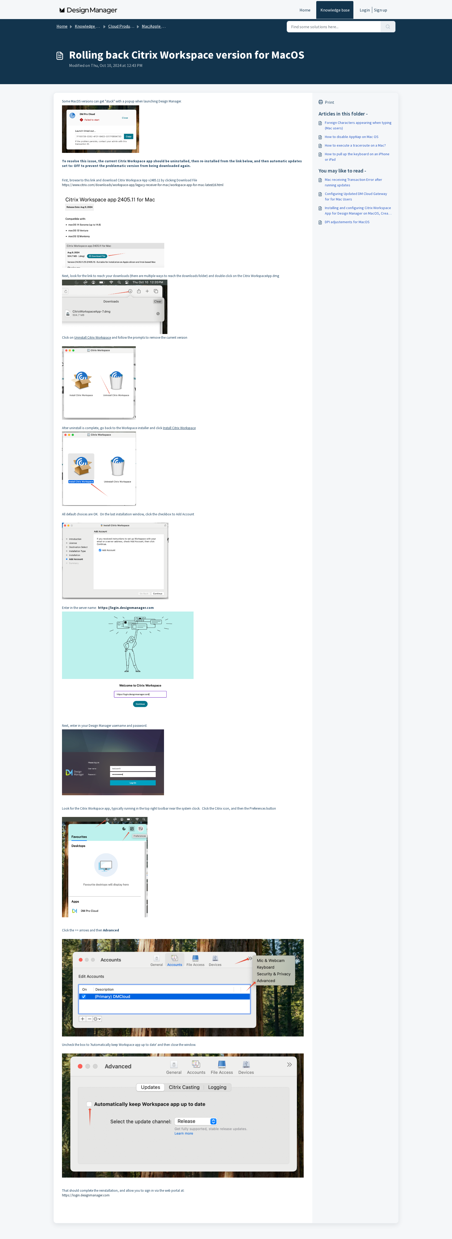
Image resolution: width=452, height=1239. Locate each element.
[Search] (388, 26)
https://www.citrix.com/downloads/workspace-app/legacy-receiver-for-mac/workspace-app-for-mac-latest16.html (142, 185)
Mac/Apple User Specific (163, 26)
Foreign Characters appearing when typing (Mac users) (358, 125)
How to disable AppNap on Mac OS (351, 136)
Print (329, 102)
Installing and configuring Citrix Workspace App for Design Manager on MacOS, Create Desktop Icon (358, 210)
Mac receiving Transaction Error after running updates (353, 182)
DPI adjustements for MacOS (347, 222)
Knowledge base (335, 10)
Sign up (380, 10)
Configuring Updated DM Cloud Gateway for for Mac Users (356, 196)
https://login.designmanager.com (86, 1195)
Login (365, 10)
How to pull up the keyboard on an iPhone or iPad (357, 157)
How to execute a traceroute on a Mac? (355, 145)
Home (305, 10)
